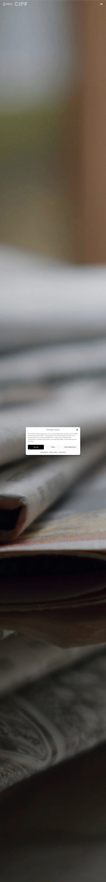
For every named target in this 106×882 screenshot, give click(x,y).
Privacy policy (53, 452)
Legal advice (62, 452)
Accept (36, 447)
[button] (77, 430)
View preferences (70, 447)
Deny (53, 447)
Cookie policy (44, 452)
